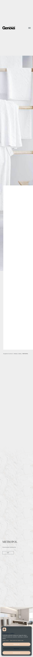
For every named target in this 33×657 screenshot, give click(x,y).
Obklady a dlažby (17, 353)
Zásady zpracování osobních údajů (16, 640)
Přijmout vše (16, 644)
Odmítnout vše (16, 653)
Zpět (8, 552)
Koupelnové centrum (8, 353)
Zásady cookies (6, 640)
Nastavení (16, 648)
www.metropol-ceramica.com (9, 547)
